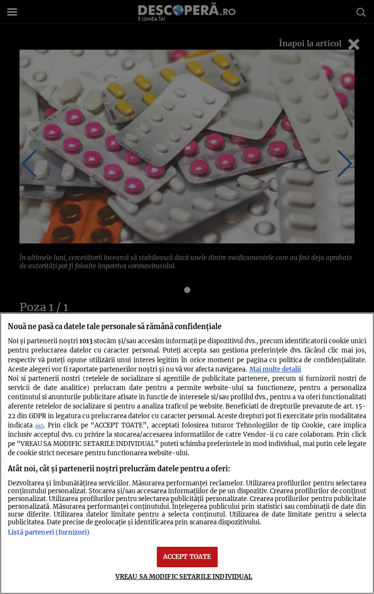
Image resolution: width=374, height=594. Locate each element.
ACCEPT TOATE (187, 556)
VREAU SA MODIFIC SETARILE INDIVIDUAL (184, 576)
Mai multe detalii (275, 369)
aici (39, 426)
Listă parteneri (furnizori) (49, 532)
